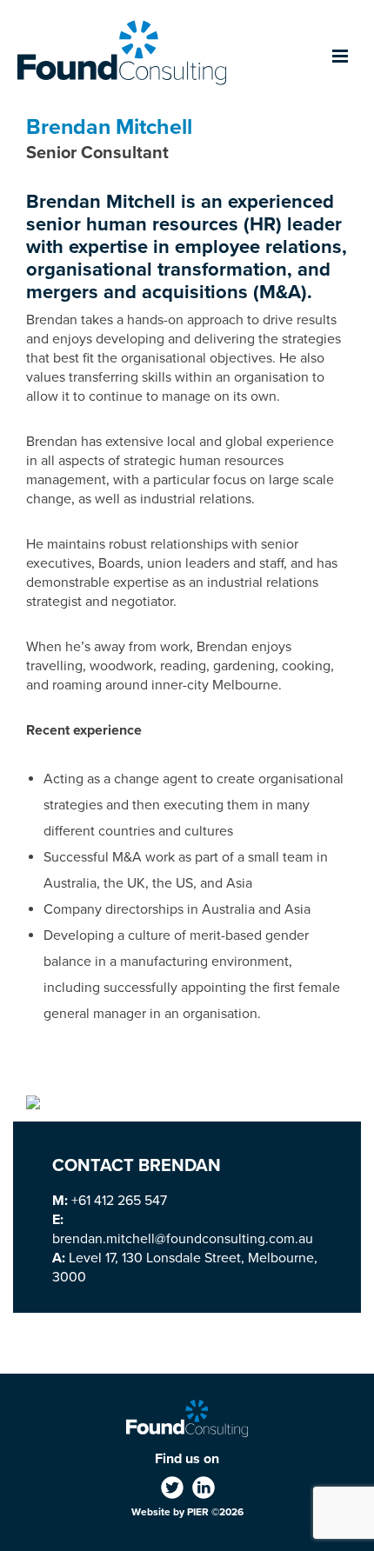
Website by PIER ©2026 (187, 1512)
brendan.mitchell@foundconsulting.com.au (182, 1239)
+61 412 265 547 (119, 1200)
